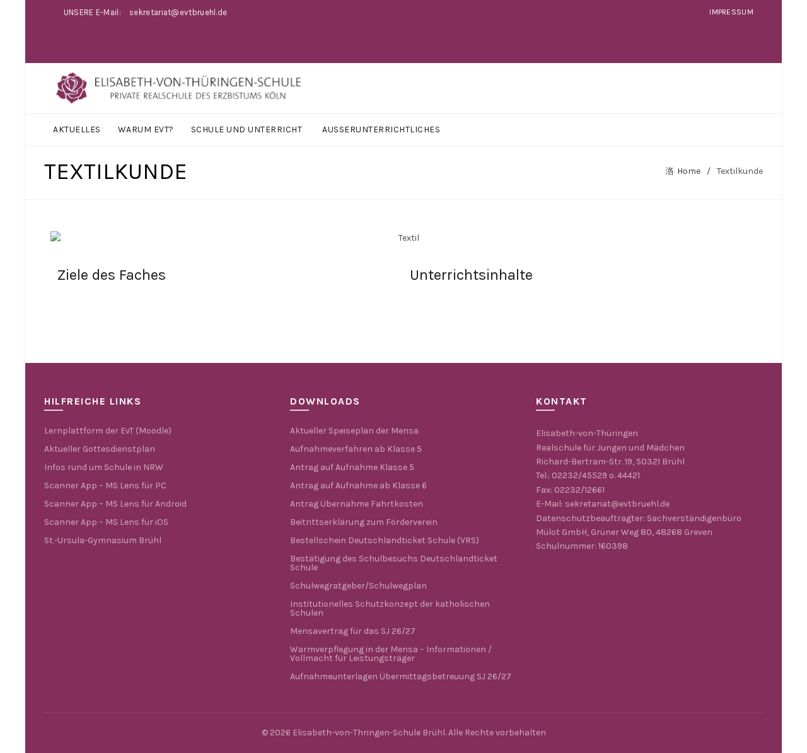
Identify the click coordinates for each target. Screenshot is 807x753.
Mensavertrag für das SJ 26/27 (352, 631)
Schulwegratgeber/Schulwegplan (358, 585)
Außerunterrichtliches (381, 129)
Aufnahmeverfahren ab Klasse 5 (356, 449)
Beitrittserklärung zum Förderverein (364, 522)
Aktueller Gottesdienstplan (99, 449)
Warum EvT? (146, 129)
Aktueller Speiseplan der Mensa (354, 430)
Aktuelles (77, 129)
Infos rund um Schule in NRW (103, 467)
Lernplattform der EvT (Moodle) (107, 430)
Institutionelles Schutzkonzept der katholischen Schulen (390, 608)
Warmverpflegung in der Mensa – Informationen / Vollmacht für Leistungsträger (391, 654)
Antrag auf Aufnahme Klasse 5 (352, 467)
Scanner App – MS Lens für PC (105, 485)
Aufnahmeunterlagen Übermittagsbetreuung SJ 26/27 (400, 676)
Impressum (731, 12)
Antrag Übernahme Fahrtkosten (356, 503)
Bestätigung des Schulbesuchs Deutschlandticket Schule (393, 563)
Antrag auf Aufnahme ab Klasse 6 (358, 485)
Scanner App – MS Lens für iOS (106, 522)
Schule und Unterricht (247, 129)
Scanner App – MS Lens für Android (115, 503)
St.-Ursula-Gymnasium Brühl (102, 540)
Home (688, 171)
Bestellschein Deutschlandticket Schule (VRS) (384, 540)
